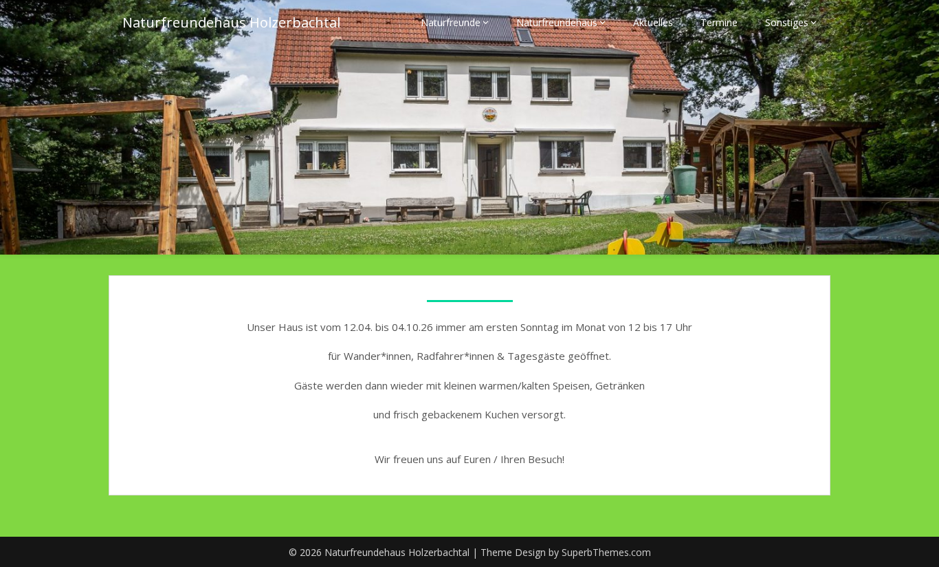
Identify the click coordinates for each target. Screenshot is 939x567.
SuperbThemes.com (606, 552)
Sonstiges (786, 22)
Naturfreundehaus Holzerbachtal (231, 22)
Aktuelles (653, 22)
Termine (719, 22)
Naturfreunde (450, 22)
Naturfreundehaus (556, 22)
